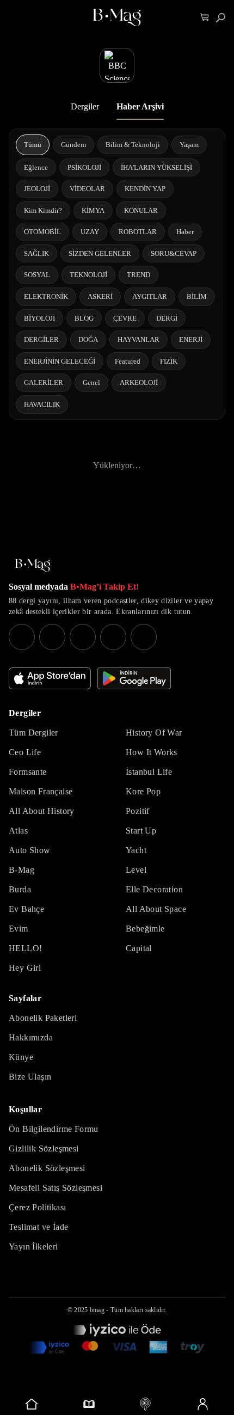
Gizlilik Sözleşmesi (44, 1148)
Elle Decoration (154, 889)
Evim (18, 928)
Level (136, 869)
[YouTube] (52, 637)
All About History (42, 811)
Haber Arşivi (140, 106)
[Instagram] (22, 637)
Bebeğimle (145, 928)
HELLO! (25, 948)
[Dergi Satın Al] (88, 1404)
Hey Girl (25, 967)
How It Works (151, 752)
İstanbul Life (149, 771)
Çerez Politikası (37, 1207)
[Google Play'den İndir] (134, 678)
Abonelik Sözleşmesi (47, 1168)
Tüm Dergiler (33, 732)
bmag (97, 1310)
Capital (139, 948)
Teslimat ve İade (38, 1227)
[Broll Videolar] (145, 1404)
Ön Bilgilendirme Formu (53, 1129)
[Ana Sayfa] (33, 565)
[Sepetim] (205, 17)
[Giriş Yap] (202, 1404)
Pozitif (138, 811)
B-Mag (21, 869)
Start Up (141, 830)
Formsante (28, 771)
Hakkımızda (31, 1037)
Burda (20, 889)
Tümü (32, 144)
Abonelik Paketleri (43, 1017)
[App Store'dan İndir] (50, 678)
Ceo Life (25, 752)
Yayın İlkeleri (33, 1246)
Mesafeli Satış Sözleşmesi (55, 1187)
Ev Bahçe (26, 909)
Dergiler (85, 106)
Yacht (136, 850)
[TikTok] (144, 637)
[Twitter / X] (83, 637)
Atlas (18, 830)
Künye (21, 1057)
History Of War (154, 732)
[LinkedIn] (113, 637)
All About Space (156, 909)
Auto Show (30, 850)
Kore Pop (143, 791)
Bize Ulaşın (30, 1076)
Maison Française (40, 791)
